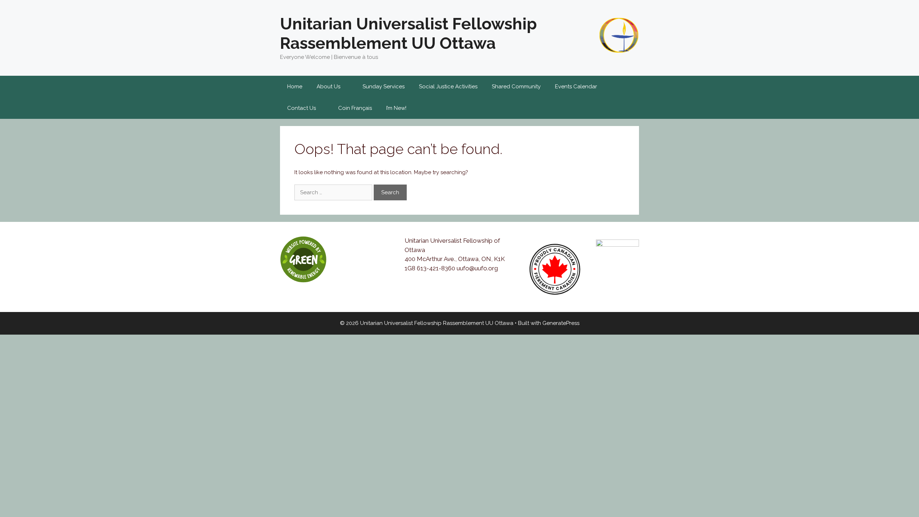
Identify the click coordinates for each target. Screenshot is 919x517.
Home (294, 86)
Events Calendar (576, 86)
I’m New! (396, 108)
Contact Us (301, 108)
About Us (328, 86)
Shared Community (516, 86)
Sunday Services (384, 86)
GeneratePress (560, 323)
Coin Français (355, 108)
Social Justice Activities (448, 86)
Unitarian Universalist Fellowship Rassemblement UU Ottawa (408, 33)
